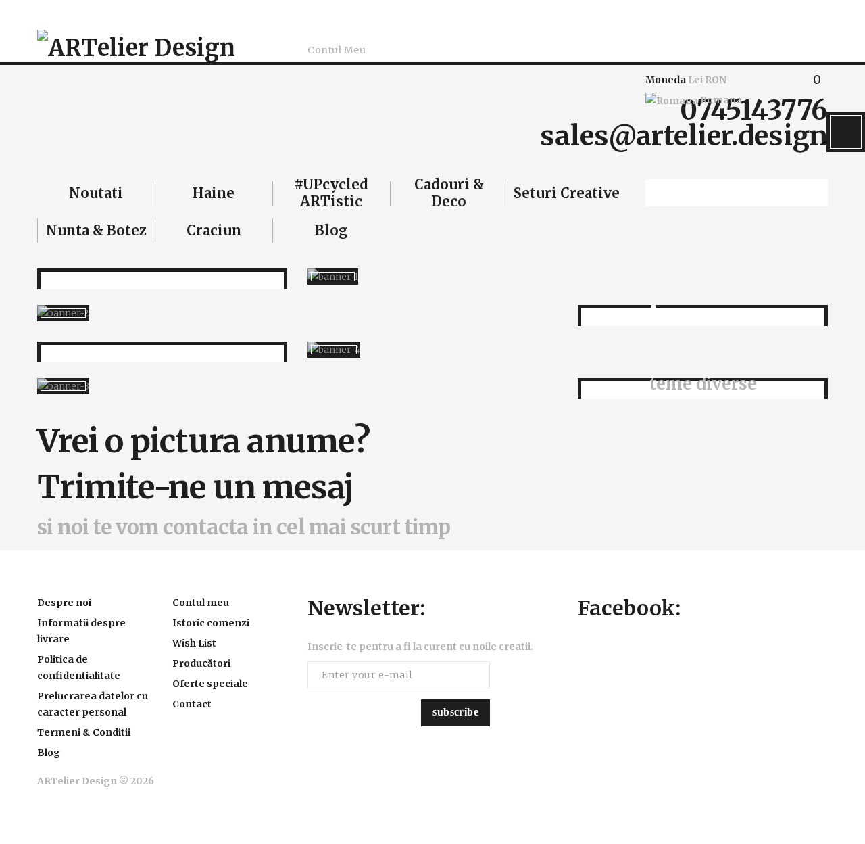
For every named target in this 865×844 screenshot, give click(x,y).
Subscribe (455, 712)
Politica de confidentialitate (78, 667)
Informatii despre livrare (81, 631)
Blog (48, 753)
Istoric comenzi (210, 623)
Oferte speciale (210, 684)
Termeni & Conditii (83, 732)
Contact (192, 704)
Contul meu (200, 602)
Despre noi (64, 602)
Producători (201, 663)
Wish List (194, 643)
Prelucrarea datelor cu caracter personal (92, 704)
